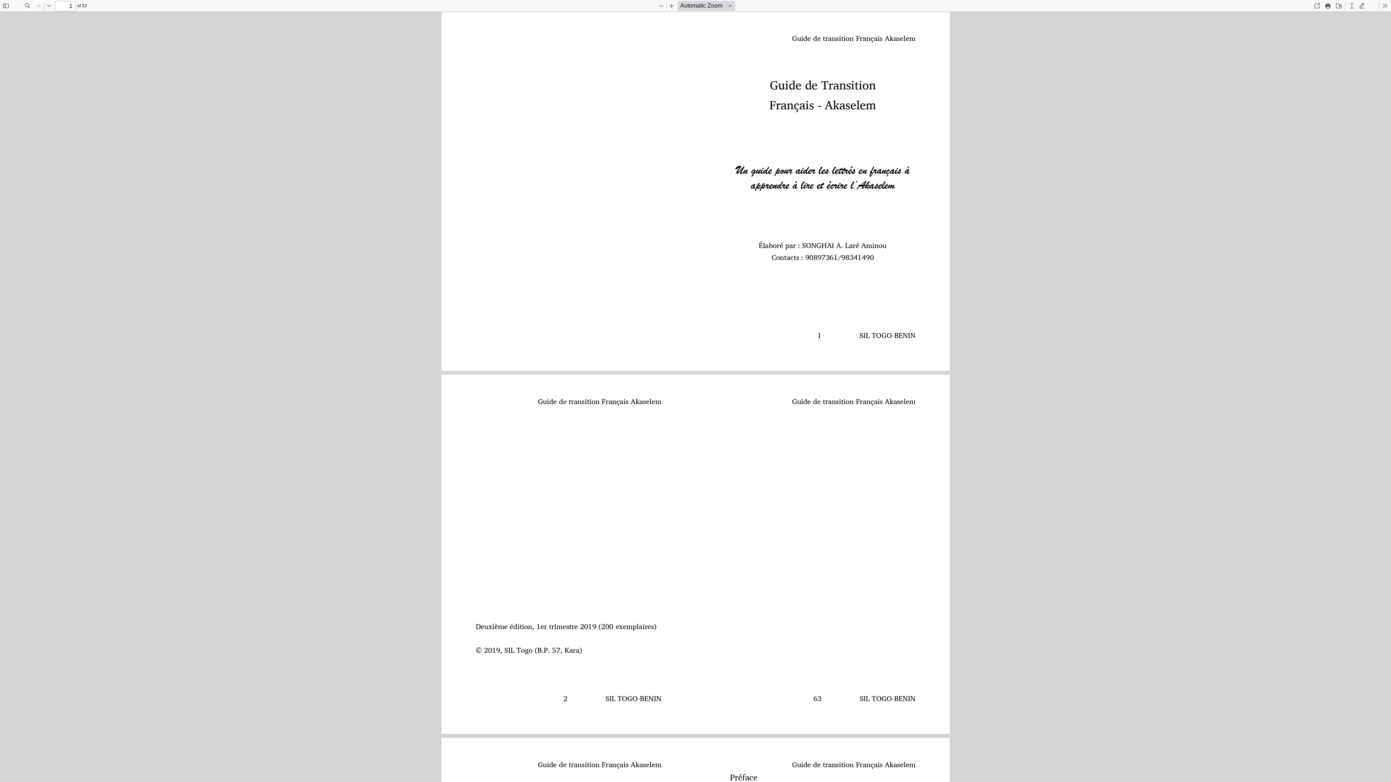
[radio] (1352, 6)
